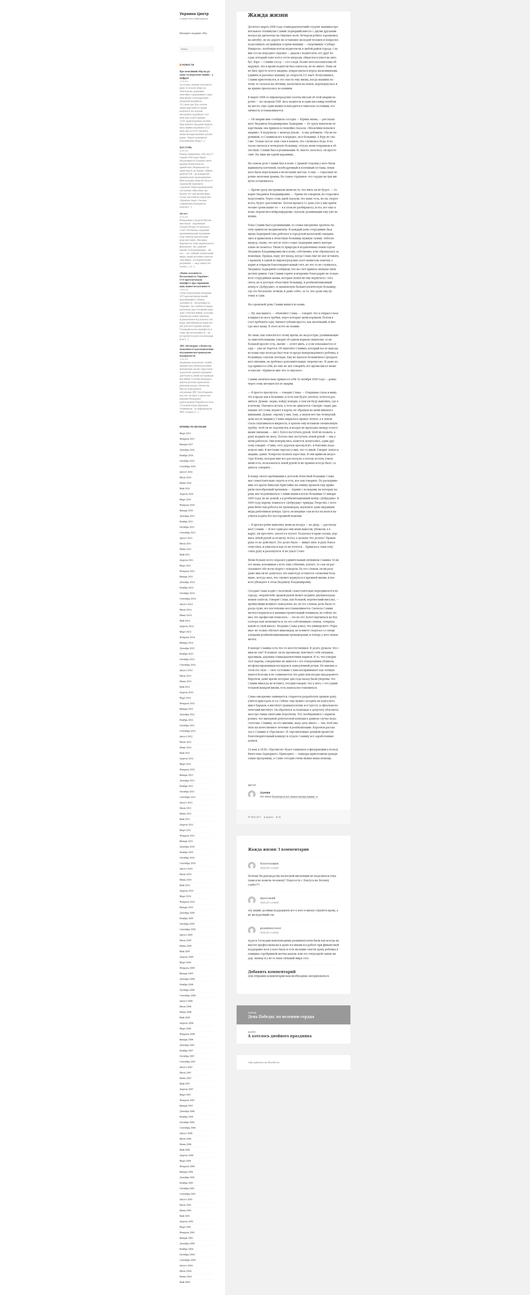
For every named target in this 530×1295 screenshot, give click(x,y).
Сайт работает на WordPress (263, 1062)
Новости (188, 64)
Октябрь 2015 (187, 527)
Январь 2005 (186, 1237)
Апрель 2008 (186, 1023)
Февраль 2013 (187, 703)
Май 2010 (185, 885)
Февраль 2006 (187, 1166)
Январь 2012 (186, 775)
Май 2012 (185, 752)
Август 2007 (186, 1067)
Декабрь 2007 (187, 1045)
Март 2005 (185, 1226)
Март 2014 (185, 631)
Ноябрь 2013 (186, 653)
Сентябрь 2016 (188, 466)
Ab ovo (183, 213)
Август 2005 (186, 1199)
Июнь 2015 (185, 549)
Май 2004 (185, 1282)
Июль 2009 (185, 940)
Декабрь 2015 (187, 516)
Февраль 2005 (187, 1232)
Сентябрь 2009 (188, 929)
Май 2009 (185, 951)
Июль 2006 (185, 1138)
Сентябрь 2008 (188, 995)
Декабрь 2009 (187, 912)
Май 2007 (185, 1083)
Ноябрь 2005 (186, 1182)
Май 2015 (185, 554)
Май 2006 (185, 1149)
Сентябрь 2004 (188, 1260)
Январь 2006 (186, 1171)
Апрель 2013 (186, 692)
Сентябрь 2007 (188, 1061)
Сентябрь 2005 (188, 1193)
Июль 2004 (185, 1271)
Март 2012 (185, 764)
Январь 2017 (186, 444)
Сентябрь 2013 (188, 664)
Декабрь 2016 (187, 449)
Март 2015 (185, 565)
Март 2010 (185, 896)
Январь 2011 (186, 841)
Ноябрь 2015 (186, 521)
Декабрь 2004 (187, 1243)
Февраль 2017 (187, 438)
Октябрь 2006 (187, 1122)
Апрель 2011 (186, 824)
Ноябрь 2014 (186, 587)
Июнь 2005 (185, 1210)
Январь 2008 (186, 1039)
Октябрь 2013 (187, 659)
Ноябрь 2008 (186, 984)
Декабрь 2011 (187, 780)
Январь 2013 (186, 708)
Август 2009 (186, 934)
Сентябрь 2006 (188, 1127)
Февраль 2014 (187, 637)
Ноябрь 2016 (186, 455)
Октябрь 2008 (187, 989)
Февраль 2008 (187, 1034)
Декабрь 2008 (187, 978)
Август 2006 (186, 1133)
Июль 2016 (185, 477)
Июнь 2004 (185, 1276)
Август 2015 (186, 538)
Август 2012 (186, 736)
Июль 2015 (185, 543)
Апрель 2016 (186, 493)
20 (279, 817)
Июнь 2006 (185, 1144)
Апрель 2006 (186, 1155)
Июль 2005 (185, 1204)
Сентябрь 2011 (188, 797)
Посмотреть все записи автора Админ (293, 796)
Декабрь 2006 (187, 1111)
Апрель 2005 (186, 1221)
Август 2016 (186, 471)
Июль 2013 (185, 675)
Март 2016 (185, 499)
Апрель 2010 (186, 890)
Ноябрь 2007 (186, 1050)
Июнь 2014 (185, 615)
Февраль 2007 (187, 1100)
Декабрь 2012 (187, 714)
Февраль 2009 (187, 967)
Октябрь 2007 (187, 1056)
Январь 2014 (186, 642)
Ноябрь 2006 (186, 1116)
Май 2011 (185, 819)
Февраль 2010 (187, 901)
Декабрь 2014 (187, 582)
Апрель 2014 (186, 626)
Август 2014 (186, 604)
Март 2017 (185, 433)
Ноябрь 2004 (186, 1248)
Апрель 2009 (186, 956)
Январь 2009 (186, 973)
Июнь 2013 (185, 681)
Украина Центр (194, 13)
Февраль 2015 (187, 571)
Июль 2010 (185, 874)
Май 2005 (185, 1215)
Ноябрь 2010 (186, 852)
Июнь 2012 (185, 747)
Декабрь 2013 (187, 648)
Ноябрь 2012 (186, 719)
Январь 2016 (186, 510)
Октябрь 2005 (187, 1188)
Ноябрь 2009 (186, 918)
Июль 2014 (185, 609)
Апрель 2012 (186, 758)
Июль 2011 (185, 808)
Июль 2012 (185, 741)
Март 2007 (185, 1094)
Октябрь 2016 (187, 460)
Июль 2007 (185, 1072)
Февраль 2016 (187, 504)
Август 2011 (186, 802)
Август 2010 (186, 868)
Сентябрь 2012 (188, 730)
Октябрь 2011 (187, 791)
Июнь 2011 (185, 813)
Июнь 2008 (185, 1012)
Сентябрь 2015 (188, 532)
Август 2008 (186, 1000)
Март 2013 (185, 697)
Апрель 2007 (186, 1089)
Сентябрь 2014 (188, 598)
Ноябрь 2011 (186, 786)
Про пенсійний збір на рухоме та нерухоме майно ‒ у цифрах (196, 74)
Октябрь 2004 (187, 1254)
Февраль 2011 (187, 835)
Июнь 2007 (185, 1078)
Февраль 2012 (187, 769)
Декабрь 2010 (187, 846)
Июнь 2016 (185, 482)
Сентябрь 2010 (188, 863)
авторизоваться (318, 976)
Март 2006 (185, 1160)
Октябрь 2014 (187, 593)
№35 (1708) (186, 147)
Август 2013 (186, 670)
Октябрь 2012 (187, 725)
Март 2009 (185, 962)
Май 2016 (185, 488)
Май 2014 (185, 620)
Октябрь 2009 (187, 923)
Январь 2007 (186, 1105)
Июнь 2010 (185, 879)
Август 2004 (186, 1265)
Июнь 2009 (185, 945)
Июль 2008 (185, 1006)
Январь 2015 (186, 576)
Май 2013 (185, 686)
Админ (270, 817)
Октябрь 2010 (187, 857)
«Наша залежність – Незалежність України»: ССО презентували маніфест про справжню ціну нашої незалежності (195, 280)
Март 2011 (185, 830)
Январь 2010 (186, 907)
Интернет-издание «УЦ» (193, 33)
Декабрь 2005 (187, 1177)
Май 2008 (185, 1017)
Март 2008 (185, 1028)
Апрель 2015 (186, 560)
